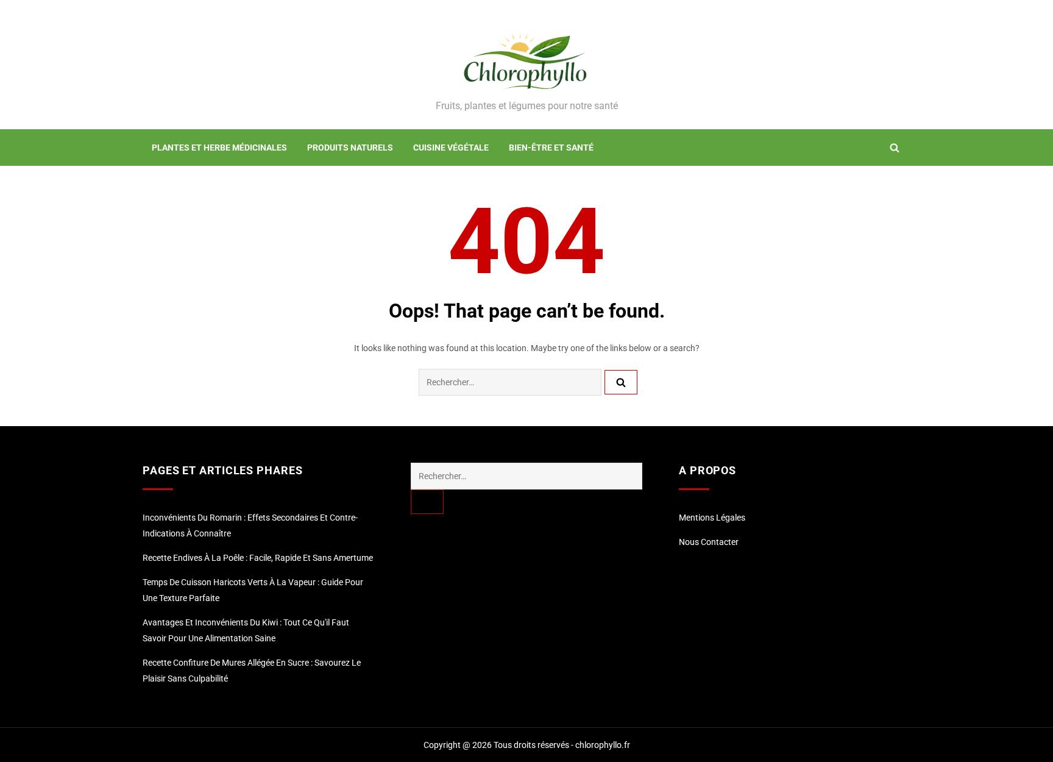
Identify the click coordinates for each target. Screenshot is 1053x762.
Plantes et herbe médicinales (219, 147)
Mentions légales (712, 517)
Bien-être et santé (551, 147)
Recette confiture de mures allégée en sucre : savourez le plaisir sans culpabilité (252, 670)
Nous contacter (709, 542)
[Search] (620, 382)
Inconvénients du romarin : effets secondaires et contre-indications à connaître (250, 525)
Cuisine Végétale (451, 147)
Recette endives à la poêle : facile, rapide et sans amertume (258, 558)
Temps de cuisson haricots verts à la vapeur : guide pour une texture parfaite (253, 590)
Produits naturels (350, 147)
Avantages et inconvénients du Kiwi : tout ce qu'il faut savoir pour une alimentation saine (246, 630)
